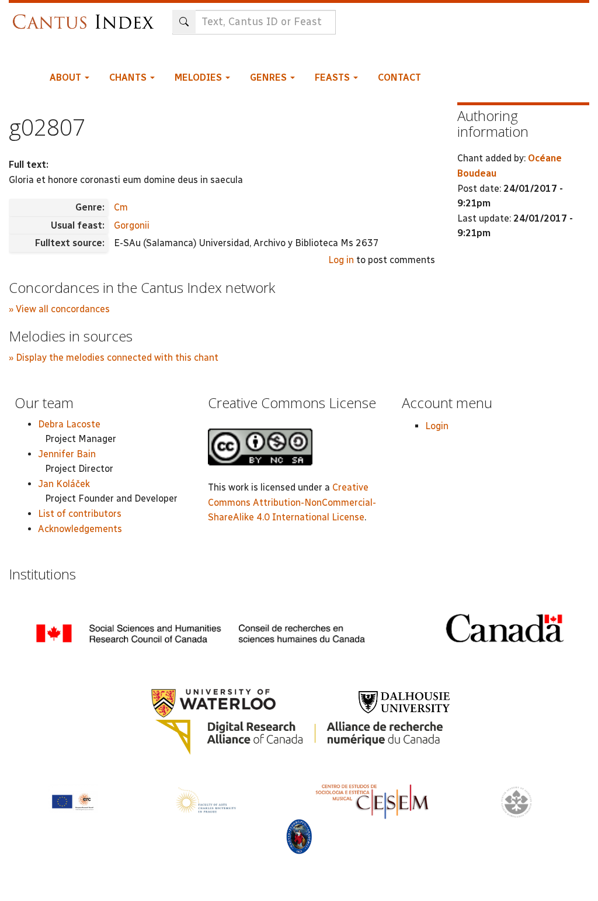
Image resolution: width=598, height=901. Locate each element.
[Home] (86, 16)
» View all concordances (59, 309)
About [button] (67, 77)
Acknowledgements (80, 528)
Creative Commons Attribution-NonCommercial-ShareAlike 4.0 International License (292, 502)
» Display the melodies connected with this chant (113, 357)
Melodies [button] (199, 77)
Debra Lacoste (69, 424)
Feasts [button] (333, 77)
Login (436, 425)
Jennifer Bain (67, 454)
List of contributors (79, 513)
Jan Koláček (64, 483)
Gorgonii (132, 225)
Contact (399, 77)
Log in (341, 259)
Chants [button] (129, 77)
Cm (121, 207)
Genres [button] (269, 77)
